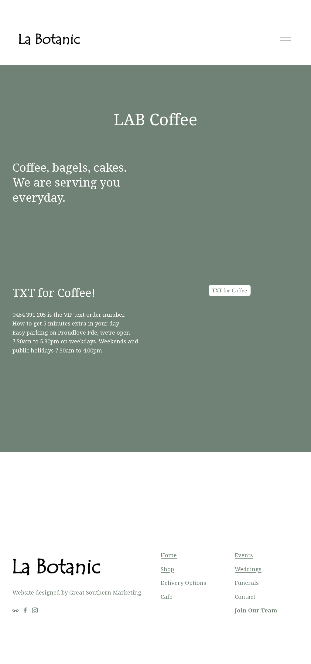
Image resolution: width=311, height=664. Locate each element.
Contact (245, 596)
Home (169, 555)
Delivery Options (183, 582)
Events (244, 555)
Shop (167, 569)
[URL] (15, 610)
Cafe (167, 596)
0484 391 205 (29, 314)
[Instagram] (35, 610)
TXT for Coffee (229, 290)
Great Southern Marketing (105, 592)
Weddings (248, 569)
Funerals (247, 582)
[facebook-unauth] (25, 610)
